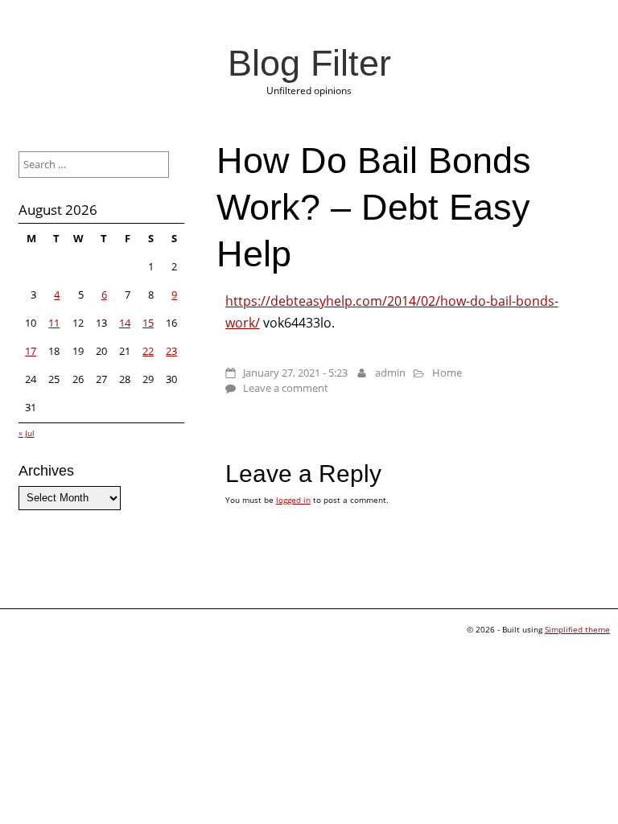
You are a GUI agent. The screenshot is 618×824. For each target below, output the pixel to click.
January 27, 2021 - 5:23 (295, 372)
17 (30, 351)
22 (148, 351)
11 (54, 322)
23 (171, 351)
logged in (293, 499)
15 (148, 322)
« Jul (27, 433)
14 (124, 322)
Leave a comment (285, 388)
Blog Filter (309, 63)
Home (447, 372)
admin (390, 372)
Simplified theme (577, 629)
